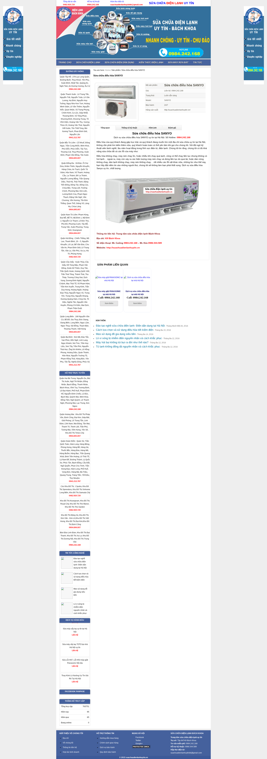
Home (107, 70)
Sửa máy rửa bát (178, 62)
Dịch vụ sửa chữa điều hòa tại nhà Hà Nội (137, 292)
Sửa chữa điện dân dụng (119, 62)
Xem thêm (109, 303)
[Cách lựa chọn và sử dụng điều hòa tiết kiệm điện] (67, 578)
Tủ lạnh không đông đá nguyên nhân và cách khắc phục (128, 346)
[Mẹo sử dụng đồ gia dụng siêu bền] (67, 593)
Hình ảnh (153, 128)
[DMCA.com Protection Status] (141, 748)
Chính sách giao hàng (109, 743)
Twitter (138, 740)
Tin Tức (197, 62)
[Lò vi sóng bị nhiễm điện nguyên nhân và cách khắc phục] (67, 608)
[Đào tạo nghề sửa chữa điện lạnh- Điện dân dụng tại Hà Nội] (67, 563)
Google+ (139, 743)
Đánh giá (172, 128)
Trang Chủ (65, 62)
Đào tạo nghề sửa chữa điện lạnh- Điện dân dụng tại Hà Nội (130, 325)
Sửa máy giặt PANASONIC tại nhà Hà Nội (109, 292)
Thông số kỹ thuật (129, 128)
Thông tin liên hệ (70, 747)
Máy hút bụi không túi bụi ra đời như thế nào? (122, 342)
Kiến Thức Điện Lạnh (151, 62)
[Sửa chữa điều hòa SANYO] (117, 118)
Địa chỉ (66, 738)
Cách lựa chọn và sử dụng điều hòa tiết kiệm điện (124, 329)
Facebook (140, 737)
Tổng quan (105, 128)
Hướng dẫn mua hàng (109, 738)
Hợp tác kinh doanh (71, 752)
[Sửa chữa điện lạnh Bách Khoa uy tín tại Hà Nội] (133, 32)
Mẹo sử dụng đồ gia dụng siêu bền (116, 334)
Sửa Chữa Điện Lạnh (88, 62)
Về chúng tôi (68, 743)
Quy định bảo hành (108, 752)
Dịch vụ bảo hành (107, 747)
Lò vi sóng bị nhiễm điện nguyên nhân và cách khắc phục (129, 338)
